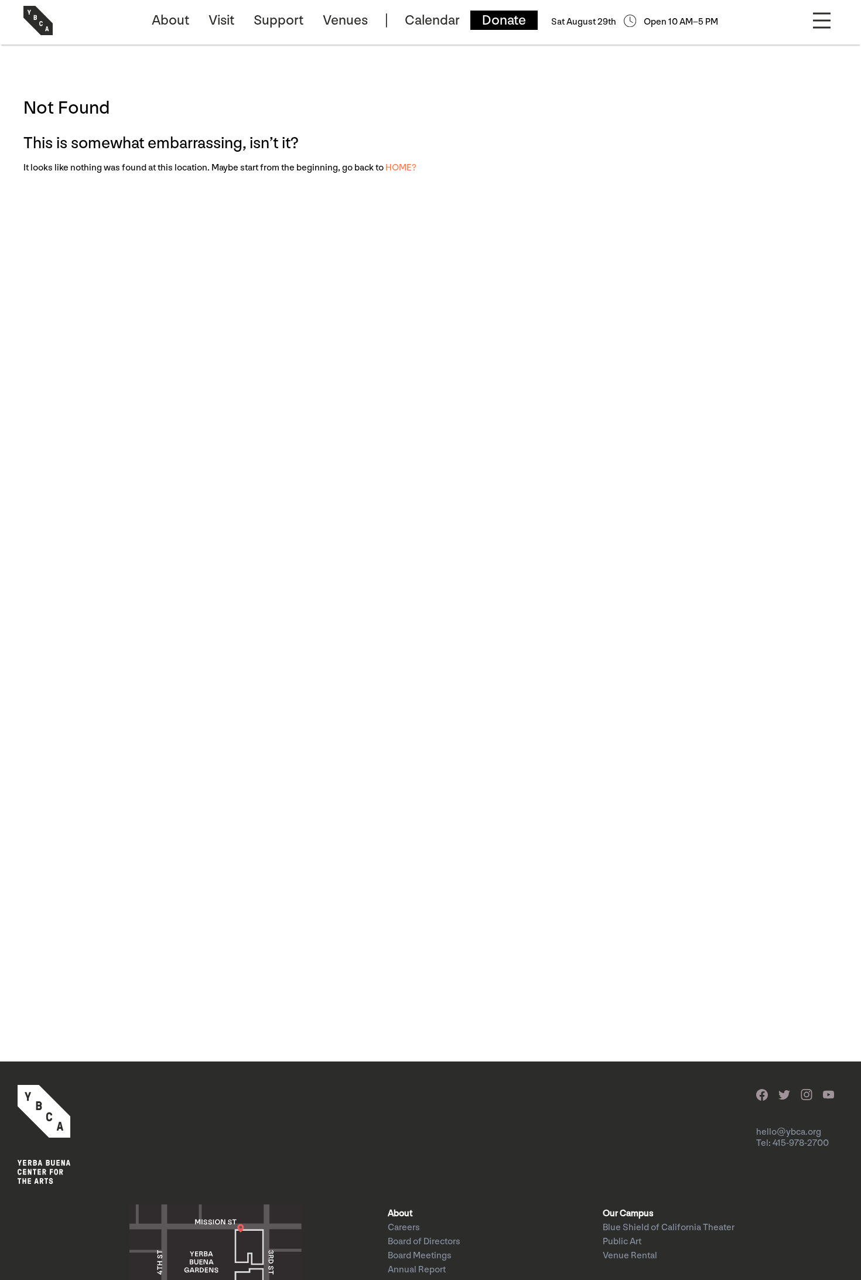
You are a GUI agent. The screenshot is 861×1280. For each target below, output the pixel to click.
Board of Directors (424, 1241)
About (170, 20)
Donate (504, 20)
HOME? (400, 167)
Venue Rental (630, 1255)
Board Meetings (420, 1255)
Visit (221, 20)
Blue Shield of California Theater (668, 1227)
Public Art (622, 1241)
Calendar (432, 20)
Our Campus (628, 1213)
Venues (345, 20)
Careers (404, 1227)
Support (278, 20)
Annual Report (417, 1269)
